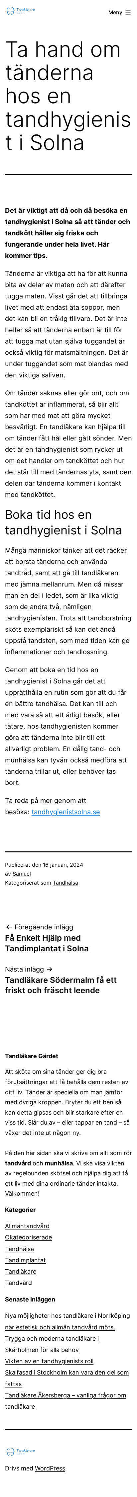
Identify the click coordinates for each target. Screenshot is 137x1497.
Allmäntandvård (27, 1225)
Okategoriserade (28, 1237)
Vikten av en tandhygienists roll (49, 1361)
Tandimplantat (25, 1260)
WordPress (50, 1468)
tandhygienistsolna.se (66, 812)
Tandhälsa (65, 882)
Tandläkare (20, 1271)
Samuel (22, 873)
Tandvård (18, 1282)
